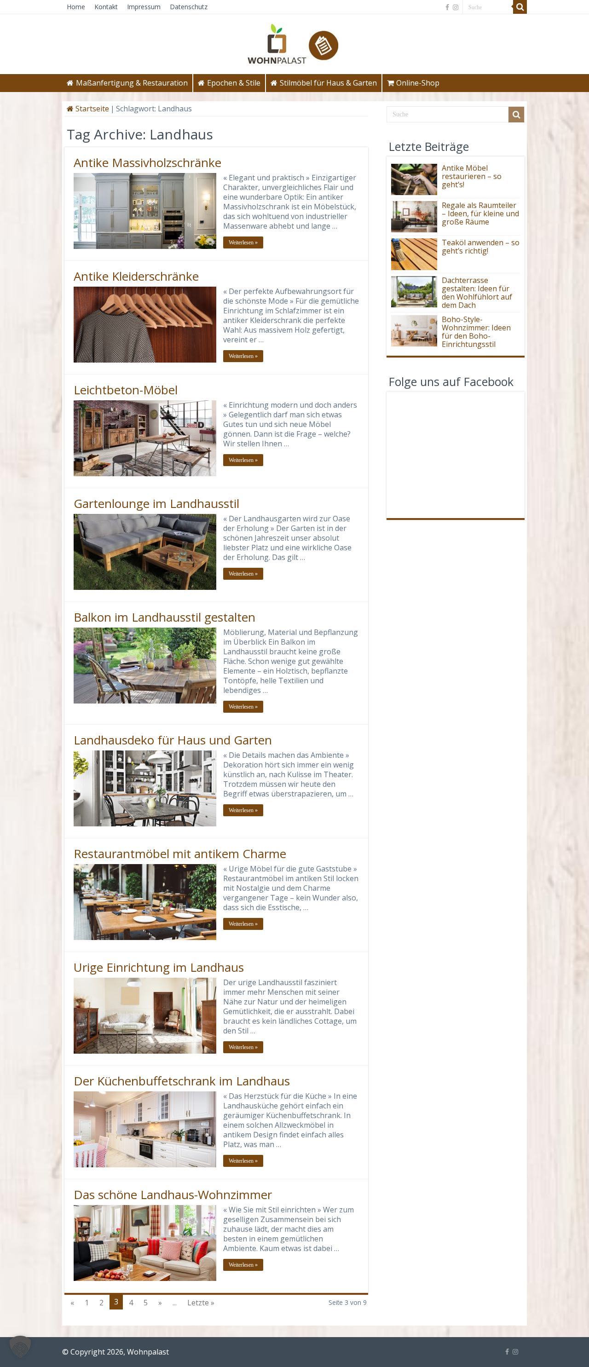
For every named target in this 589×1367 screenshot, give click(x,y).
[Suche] (520, 7)
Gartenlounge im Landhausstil (156, 503)
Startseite (91, 109)
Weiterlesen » (243, 242)
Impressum (144, 6)
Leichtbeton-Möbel (126, 389)
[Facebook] (447, 7)
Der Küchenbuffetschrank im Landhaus (182, 1081)
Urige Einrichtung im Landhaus (159, 967)
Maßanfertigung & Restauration (132, 83)
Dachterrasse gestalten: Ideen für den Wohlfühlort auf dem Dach (477, 292)
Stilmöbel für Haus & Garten (328, 83)
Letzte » (200, 1303)
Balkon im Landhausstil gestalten (164, 617)
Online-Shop (417, 83)
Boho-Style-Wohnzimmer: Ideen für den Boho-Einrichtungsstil (476, 331)
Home (76, 6)
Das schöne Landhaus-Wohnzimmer (173, 1194)
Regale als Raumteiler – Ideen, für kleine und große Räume (480, 213)
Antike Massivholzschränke (147, 162)
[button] (20, 1347)
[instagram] (455, 7)
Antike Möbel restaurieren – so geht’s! (472, 176)
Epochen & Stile (233, 83)
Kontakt (106, 6)
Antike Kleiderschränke (136, 276)
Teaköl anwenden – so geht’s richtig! (481, 246)
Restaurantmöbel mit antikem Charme (180, 853)
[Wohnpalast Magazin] (294, 41)
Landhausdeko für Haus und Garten (173, 740)
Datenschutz (189, 6)
